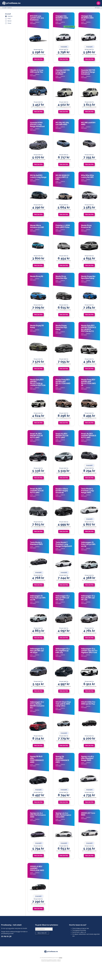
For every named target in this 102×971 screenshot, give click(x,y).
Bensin (9, 21)
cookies (60, 957)
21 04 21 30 (6, 936)
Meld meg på (42, 933)
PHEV (9, 18)
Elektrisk (9, 7)
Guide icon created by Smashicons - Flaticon (51, 960)
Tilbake (98, 7)
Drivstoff (4, 7)
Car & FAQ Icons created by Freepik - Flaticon (51, 959)
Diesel (9, 23)
